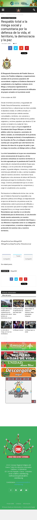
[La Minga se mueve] (18, 324)
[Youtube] (26, 490)
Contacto (18, 504)
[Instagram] (16, 490)
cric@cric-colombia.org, (20, 474)
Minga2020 (14, 271)
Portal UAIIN (10, 504)
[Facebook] (11, 490)
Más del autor (6, 295)
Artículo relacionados (9, 292)
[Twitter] (21, 490)
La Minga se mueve (18, 330)
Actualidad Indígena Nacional (9, 18)
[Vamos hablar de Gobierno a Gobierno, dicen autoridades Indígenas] (30, 303)
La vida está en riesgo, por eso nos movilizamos (6, 331)
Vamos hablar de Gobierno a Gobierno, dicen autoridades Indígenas (29, 312)
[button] (34, 10)
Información (26, 504)
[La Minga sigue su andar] (30, 324)
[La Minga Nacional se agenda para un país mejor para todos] (18, 303)
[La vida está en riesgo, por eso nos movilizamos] (6, 324)
